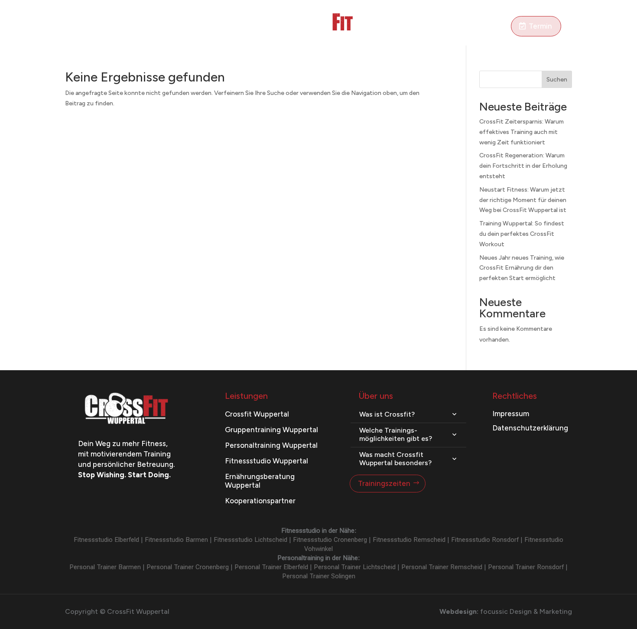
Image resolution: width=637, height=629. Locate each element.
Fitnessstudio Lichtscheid (250, 540)
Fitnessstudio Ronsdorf (485, 540)
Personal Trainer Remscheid (441, 567)
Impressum (510, 413)
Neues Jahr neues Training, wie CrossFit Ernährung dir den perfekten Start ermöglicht (521, 268)
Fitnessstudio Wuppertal (266, 460)
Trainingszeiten (384, 483)
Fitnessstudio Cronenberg (330, 540)
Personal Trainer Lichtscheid (355, 567)
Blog (396, 26)
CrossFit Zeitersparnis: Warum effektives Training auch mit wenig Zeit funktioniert (521, 132)
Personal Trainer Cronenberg (187, 567)
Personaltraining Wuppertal (271, 445)
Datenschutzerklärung (530, 428)
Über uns (459, 26)
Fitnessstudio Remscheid (409, 540)
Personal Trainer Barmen (105, 567)
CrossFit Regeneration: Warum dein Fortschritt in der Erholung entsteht (523, 166)
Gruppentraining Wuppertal (271, 429)
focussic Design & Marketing (526, 611)
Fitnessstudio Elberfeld (106, 540)
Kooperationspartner (260, 500)
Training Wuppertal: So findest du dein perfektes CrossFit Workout (521, 234)
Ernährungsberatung (167, 26)
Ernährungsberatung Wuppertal (260, 480)
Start (73, 26)
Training (102, 26)
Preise (220, 26)
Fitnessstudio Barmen (176, 540)
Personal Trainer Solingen (318, 576)
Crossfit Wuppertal (257, 414)
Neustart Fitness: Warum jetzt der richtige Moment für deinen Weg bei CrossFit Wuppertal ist (522, 200)
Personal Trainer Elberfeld (271, 567)
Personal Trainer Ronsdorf (526, 567)
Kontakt (494, 26)
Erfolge (424, 26)
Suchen (556, 79)
